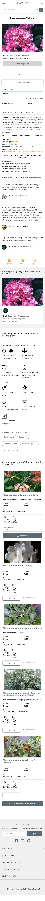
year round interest (35, 152)
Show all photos (22, 63)
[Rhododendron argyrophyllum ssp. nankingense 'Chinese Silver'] (22, 698)
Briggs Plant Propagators (17, 316)
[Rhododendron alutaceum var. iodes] (22, 632)
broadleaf (23, 437)
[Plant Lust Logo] (23, 3)
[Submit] (41, 10)
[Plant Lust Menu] (3, 3)
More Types (35, 264)
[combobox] (22, 529)
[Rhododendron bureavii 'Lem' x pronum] (22, 764)
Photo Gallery (9, 264)
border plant (10, 152)
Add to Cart (24, 536)
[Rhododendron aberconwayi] (22, 568)
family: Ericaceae (10, 444)
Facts (22, 263)
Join (34, 834)
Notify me (22, 75)
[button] (37, 10)
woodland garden (22, 152)
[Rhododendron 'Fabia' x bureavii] (22, 501)
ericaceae (14, 142)
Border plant (9, 437)
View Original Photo (10, 321)
